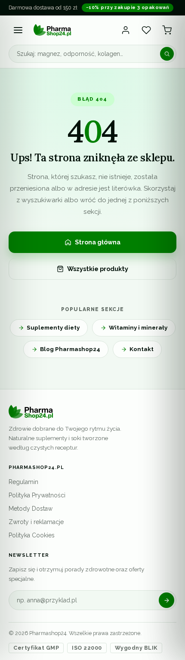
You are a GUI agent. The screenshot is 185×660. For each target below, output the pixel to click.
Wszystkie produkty (97, 268)
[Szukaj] (167, 54)
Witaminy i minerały (138, 327)
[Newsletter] (166, 600)
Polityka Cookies (32, 535)
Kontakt (142, 348)
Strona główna (97, 242)
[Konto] (125, 30)
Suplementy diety (53, 327)
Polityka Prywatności (37, 495)
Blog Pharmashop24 (70, 348)
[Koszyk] (166, 30)
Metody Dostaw (30, 508)
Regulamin (23, 481)
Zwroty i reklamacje (36, 521)
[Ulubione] (146, 30)
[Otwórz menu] (18, 30)
